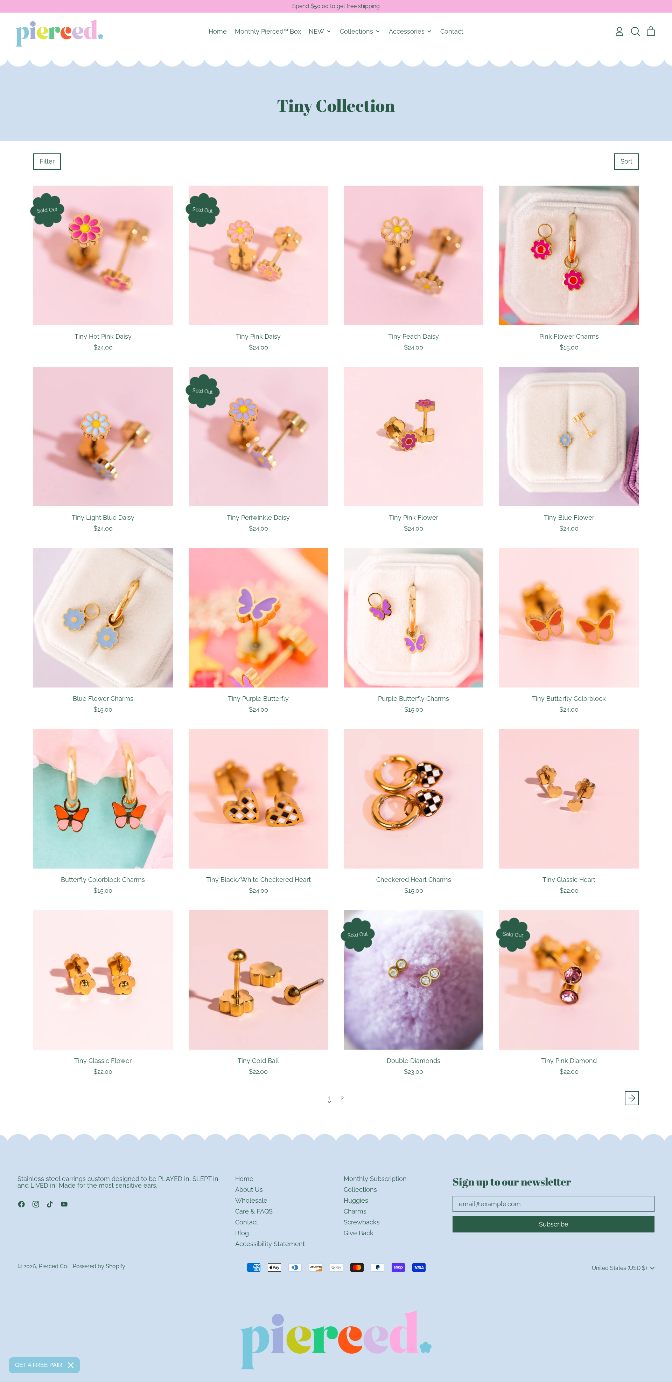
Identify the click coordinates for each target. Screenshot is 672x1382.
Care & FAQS (254, 1211)
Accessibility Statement (270, 1244)
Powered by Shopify (99, 1266)
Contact (451, 31)
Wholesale (251, 1200)
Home (218, 31)
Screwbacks (362, 1222)
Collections (360, 1189)
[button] (635, 31)
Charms (355, 1211)
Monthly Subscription (375, 1178)
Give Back (358, 1233)
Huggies (356, 1200)
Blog (242, 1233)
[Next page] (632, 1098)
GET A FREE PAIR (38, 1365)
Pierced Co (53, 1266)
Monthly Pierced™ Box (268, 31)
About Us (249, 1189)
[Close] (71, 1365)
